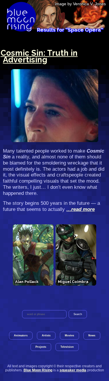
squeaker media (73, 370)
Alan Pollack (26, 281)
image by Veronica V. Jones (80, 3)
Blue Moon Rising (38, 370)
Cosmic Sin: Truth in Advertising (39, 56)
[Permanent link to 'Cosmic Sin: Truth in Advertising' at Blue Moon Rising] (54, 105)
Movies (69, 335)
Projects (40, 346)
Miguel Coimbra (73, 281)
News (91, 335)
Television (67, 346)
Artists (46, 335)
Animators (21, 335)
